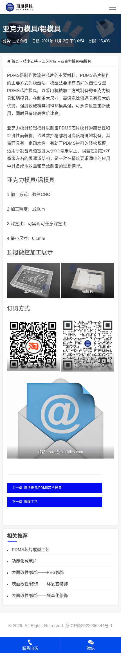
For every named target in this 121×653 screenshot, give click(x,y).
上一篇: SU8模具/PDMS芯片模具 (37, 488)
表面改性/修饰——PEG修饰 (38, 572)
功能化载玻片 (24, 560)
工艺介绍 (19, 41)
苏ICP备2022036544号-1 (89, 625)
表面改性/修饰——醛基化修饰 (40, 595)
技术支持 (30, 61)
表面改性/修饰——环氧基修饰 (40, 584)
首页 (15, 61)
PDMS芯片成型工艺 (31, 549)
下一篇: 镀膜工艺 (24, 502)
